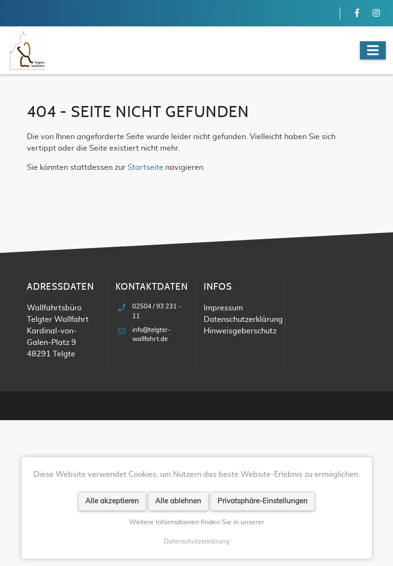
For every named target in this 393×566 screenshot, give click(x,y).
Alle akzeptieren (112, 501)
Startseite (145, 167)
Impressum (223, 308)
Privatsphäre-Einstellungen (263, 501)
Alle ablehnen (178, 501)
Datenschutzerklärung (197, 542)
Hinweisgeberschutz (240, 331)
